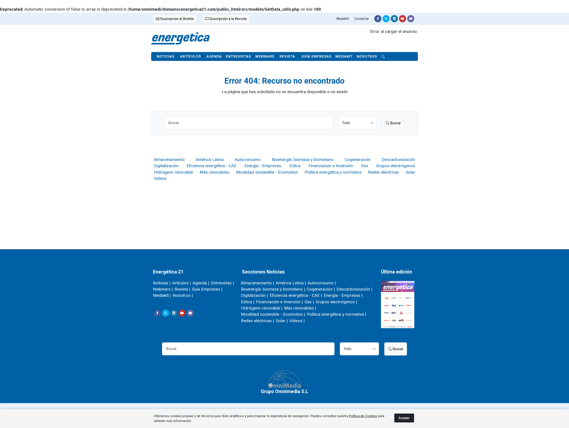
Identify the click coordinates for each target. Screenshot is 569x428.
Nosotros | (183, 295)
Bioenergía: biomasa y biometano (303, 159)
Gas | (309, 301)
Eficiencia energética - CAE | (296, 295)
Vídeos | (297, 320)
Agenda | (201, 282)
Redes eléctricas (383, 172)
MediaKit (343, 19)
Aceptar (404, 418)
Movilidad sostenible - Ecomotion (267, 172)
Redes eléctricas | (257, 320)
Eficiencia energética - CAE (211, 165)
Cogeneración (358, 159)
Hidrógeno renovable (173, 172)
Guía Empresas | (207, 289)
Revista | (182, 289)
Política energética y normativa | (336, 314)
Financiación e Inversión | (279, 301)
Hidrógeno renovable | (261, 308)
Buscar (395, 123)
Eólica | (247, 301)
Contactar (361, 19)
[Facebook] (377, 18)
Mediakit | (162, 295)
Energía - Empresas (262, 165)
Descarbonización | (354, 289)
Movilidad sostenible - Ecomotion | (273, 314)
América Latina (210, 159)
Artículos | (181, 282)
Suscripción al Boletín (176, 19)
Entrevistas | (222, 282)
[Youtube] (402, 18)
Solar (410, 172)
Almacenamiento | (257, 282)
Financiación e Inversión (331, 165)
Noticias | (161, 282)
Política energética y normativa (333, 172)
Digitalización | (254, 295)
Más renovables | (300, 308)
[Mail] (410, 18)
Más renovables (214, 172)
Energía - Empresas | (343, 295)
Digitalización (166, 165)
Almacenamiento (169, 159)
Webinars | (163, 289)
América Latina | (291, 282)
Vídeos (160, 178)
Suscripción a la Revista (227, 19)
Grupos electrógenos (395, 165)
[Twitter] (386, 18)
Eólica (295, 165)
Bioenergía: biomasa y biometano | (273, 289)
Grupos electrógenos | (336, 301)
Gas (364, 165)
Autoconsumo (248, 159)
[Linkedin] (394, 18)
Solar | (282, 320)
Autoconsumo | (322, 282)
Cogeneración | (321, 289)
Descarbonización (398, 159)
